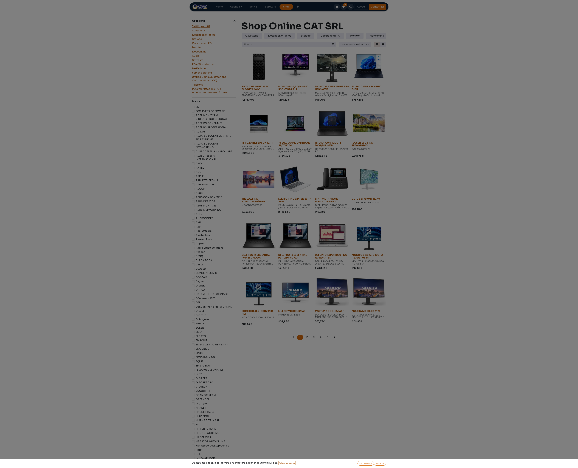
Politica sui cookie (287, 463)
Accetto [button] (380, 463)
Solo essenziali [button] (366, 463)
